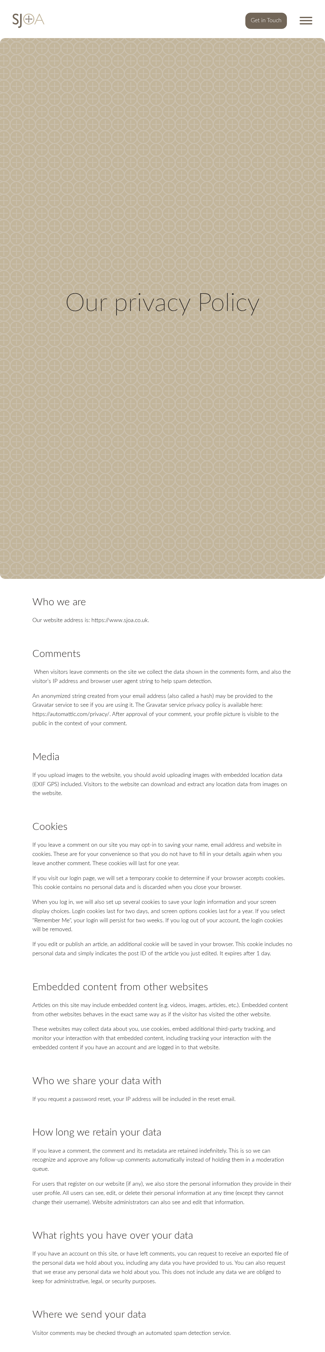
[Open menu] (306, 20)
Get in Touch (266, 20)
